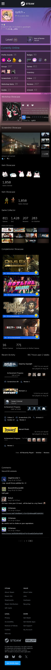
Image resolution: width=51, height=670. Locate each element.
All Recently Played (27, 453)
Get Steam (27, 618)
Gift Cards (8, 608)
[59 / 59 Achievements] (21, 271)
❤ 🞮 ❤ (28, 105)
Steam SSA (8, 596)
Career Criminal (16, 401)
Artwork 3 (39, 417)
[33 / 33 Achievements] (21, 314)
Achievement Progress (15, 373)
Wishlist (38, 453)
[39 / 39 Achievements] (21, 335)
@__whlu (14, 29)
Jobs (25, 596)
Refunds (8, 633)
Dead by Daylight (25, 364)
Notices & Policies (11, 626)
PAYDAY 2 (23, 391)
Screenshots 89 (13, 382)
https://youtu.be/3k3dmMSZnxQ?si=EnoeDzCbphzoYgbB (22, 533)
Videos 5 (10, 417)
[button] (11, 39)
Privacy (7, 618)
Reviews (46, 453)
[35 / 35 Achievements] (21, 293)
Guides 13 (10, 420)
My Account (27, 630)
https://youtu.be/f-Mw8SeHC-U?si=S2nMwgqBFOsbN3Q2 (22, 513)
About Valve (27, 592)
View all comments (9, 471)
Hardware (26, 600)
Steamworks (9, 600)
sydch (33, 120)
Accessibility (9, 622)
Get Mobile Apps (13, 663)
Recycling (26, 604)
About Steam (9, 592)
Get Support (27, 626)
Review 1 (27, 382)
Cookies (7, 630)
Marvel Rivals (24, 429)
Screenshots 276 (25, 417)
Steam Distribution (11, 604)
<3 (2, 25)
